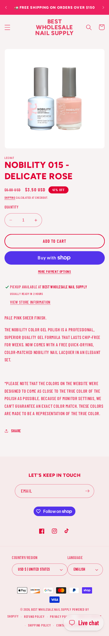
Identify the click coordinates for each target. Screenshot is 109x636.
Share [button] (16, 430)
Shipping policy (39, 625)
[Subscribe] (87, 491)
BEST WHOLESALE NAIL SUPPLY (51, 609)
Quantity (11, 207)
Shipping (9, 197)
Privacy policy (61, 616)
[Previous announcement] (6, 7)
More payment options (54, 271)
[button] (7, 27)
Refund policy (34, 616)
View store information (30, 302)
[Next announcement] (103, 7)
